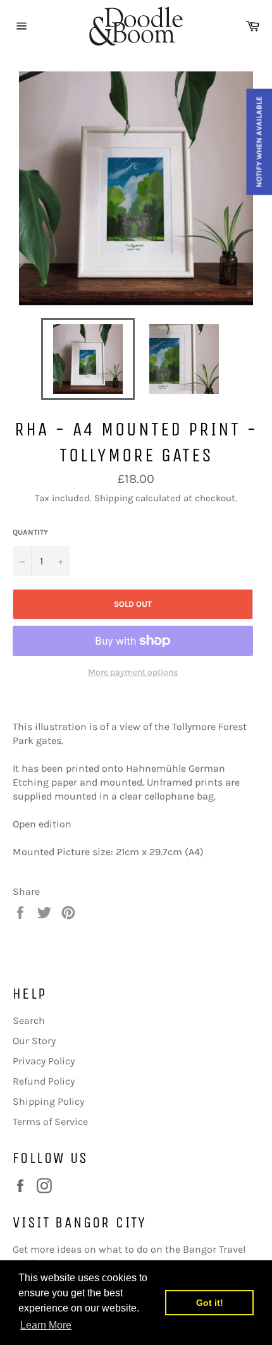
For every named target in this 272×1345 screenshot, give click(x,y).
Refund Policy (44, 1081)
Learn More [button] (45, 1325)
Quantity (30, 532)
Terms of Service (50, 1122)
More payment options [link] (133, 672)
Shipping (113, 498)
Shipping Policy (48, 1101)
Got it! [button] (209, 1303)
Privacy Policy (44, 1061)
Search (29, 1020)
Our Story (34, 1041)
